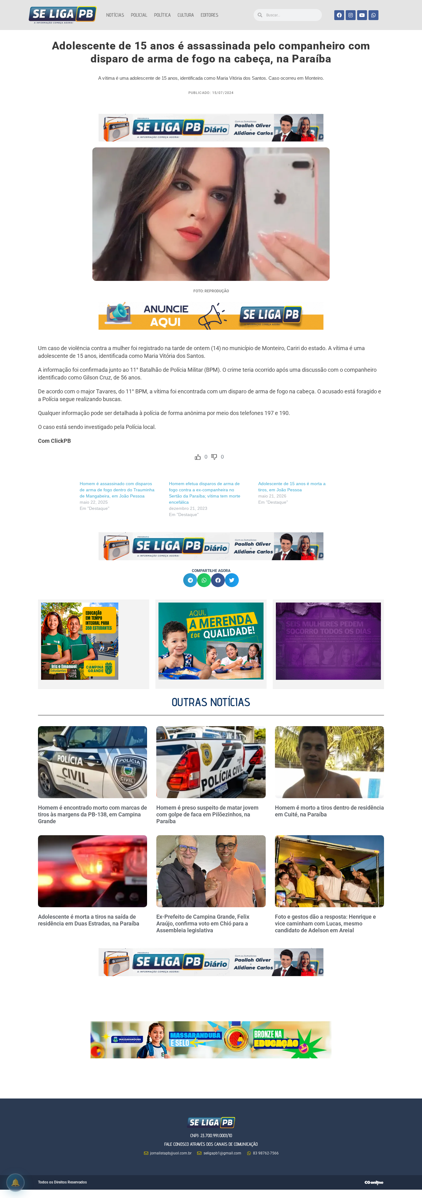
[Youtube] (362, 15)
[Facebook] (339, 15)
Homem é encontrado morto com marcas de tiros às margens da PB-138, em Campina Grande (92, 814)
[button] (190, 580)
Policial (139, 15)
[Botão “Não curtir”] (214, 457)
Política (162, 15)
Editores (209, 15)
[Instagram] (351, 15)
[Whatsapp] (373, 15)
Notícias (115, 15)
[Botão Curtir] (198, 457)
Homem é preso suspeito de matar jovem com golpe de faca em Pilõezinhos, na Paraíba (207, 814)
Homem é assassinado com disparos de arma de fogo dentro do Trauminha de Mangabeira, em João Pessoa (117, 489)
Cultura (186, 15)
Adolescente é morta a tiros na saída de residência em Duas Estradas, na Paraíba (89, 920)
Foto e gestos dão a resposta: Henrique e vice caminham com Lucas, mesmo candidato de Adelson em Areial (325, 923)
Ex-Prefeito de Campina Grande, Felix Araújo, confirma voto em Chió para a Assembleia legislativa (202, 923)
